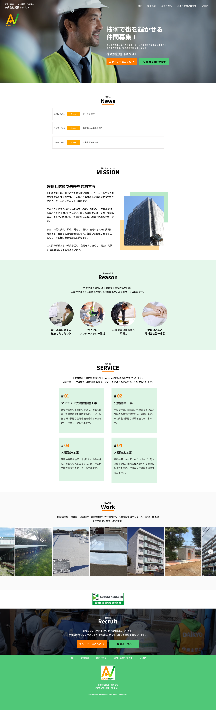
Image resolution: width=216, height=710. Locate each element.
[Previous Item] (5, 551)
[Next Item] (210, 551)
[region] (81, 410)
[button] (89, 114)
